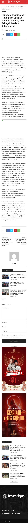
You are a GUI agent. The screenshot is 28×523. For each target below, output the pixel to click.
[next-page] (5, 299)
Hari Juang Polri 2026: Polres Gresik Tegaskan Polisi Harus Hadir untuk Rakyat (17, 284)
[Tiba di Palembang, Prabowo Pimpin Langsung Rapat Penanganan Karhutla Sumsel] (5, 475)
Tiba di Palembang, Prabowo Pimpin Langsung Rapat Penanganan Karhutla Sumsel (17, 475)
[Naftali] (3, 30)
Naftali (6, 30)
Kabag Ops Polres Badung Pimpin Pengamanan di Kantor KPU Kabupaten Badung (7, 242)
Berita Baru (7, 6)
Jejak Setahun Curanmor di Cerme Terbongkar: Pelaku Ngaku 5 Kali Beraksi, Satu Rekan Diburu (18, 276)
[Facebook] (8, 34)
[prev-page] (3, 299)
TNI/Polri (13, 6)
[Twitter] (11, 34)
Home (3, 6)
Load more (13, 481)
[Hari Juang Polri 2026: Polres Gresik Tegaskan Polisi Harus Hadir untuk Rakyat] (5, 284)
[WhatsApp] (18, 34)
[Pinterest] (15, 34)
